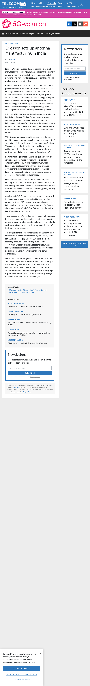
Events (61, 3)
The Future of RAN (16, 311)
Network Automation (28, 12)
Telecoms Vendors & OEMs (18, 292)
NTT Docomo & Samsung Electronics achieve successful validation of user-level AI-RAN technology (74, 227)
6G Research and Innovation (52, 12)
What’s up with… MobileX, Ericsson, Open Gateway (27, 343)
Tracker (32, 292)
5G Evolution (11, 44)
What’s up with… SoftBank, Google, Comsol (24, 314)
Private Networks (73, 12)
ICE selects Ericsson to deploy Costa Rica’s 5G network (74, 205)
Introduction (12, 33)
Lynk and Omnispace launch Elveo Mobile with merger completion (74, 132)
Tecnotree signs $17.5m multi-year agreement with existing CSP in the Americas (73, 157)
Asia (20, 290)
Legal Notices (28, 392)
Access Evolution (10, 12)
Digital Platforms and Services (43, 6)
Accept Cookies (21, 669)
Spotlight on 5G (53, 33)
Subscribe (30, 373)
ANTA (69, 3)
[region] (21, 667)
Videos (42, 3)
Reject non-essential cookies (21, 675)
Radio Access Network (38, 290)
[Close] (40, 653)
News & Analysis (27, 33)
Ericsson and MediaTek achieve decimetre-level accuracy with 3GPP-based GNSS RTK (74, 109)
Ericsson (13, 59)
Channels (51, 3)
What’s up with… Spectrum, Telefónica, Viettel (25, 306)
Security (6, 16)
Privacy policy (35, 377)
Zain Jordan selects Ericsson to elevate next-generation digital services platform (73, 183)
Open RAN (61, 6)
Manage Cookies (21, 679)
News (33, 3)
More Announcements (74, 243)
